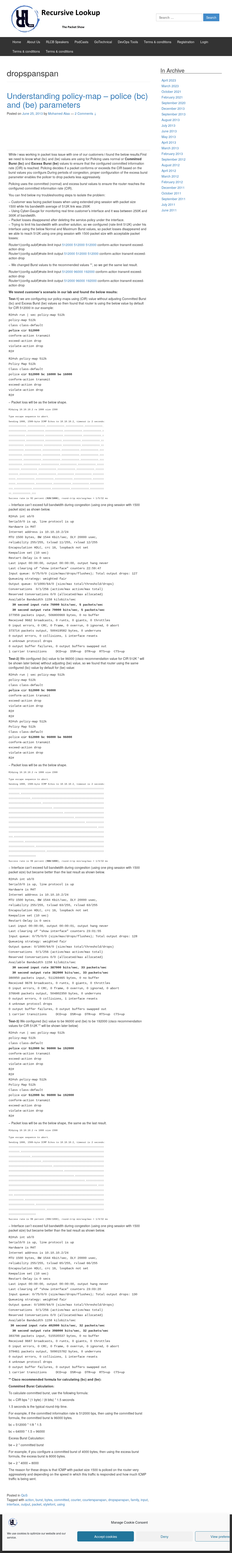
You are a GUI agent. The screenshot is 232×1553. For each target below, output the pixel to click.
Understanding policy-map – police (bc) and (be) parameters (77, 100)
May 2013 (169, 136)
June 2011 (169, 210)
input (144, 1499)
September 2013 (174, 114)
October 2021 (171, 91)
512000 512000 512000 (79, 244)
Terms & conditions (157, 42)
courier (76, 1499)
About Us (33, 42)
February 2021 (172, 97)
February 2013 (172, 153)
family (135, 1499)
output (25, 1504)
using (61, 1504)
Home (16, 42)
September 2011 (174, 199)
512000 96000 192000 (78, 271)
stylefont (49, 1504)
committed (61, 1499)
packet (36, 1504)
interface (13, 1504)
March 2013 (170, 148)
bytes (48, 1499)
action (29, 1499)
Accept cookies (105, 1536)
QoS (24, 1495)
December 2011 (173, 187)
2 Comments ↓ (86, 113)
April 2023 (169, 80)
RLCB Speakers (57, 42)
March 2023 (170, 86)
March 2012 (170, 176)
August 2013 (171, 119)
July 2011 (168, 204)
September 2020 (174, 103)
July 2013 (168, 125)
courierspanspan (94, 1499)
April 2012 (169, 170)
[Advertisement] (78, 134)
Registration (185, 42)
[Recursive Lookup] (57, 18)
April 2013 (169, 142)
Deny (165, 1536)
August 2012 (171, 165)
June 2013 (169, 131)
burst (39, 1499)
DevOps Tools (128, 42)
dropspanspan (118, 1499)
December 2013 (173, 108)
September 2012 (174, 159)
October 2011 (171, 193)
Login (204, 42)
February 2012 (172, 182)
